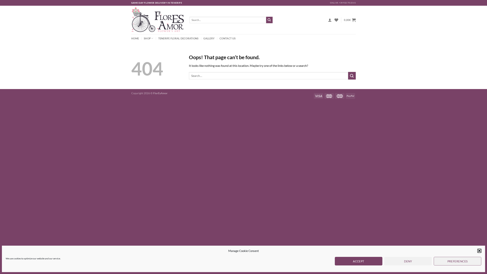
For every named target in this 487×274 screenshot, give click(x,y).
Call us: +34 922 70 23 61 (343, 3)
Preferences (457, 261)
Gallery (209, 38)
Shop (147, 38)
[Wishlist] (336, 20)
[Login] (330, 20)
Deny (408, 261)
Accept (358, 261)
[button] (479, 251)
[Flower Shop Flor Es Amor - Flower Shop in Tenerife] (157, 20)
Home (135, 38)
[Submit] (269, 20)
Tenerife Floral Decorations (178, 38)
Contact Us (228, 38)
